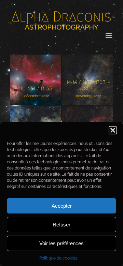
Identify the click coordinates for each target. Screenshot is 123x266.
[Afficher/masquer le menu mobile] (109, 32)
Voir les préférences (61, 243)
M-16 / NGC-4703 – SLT (82, 71)
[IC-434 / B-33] (35, 80)
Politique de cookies (58, 258)
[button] (112, 130)
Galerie (40, 74)
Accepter (62, 206)
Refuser (61, 224)
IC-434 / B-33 (30, 74)
